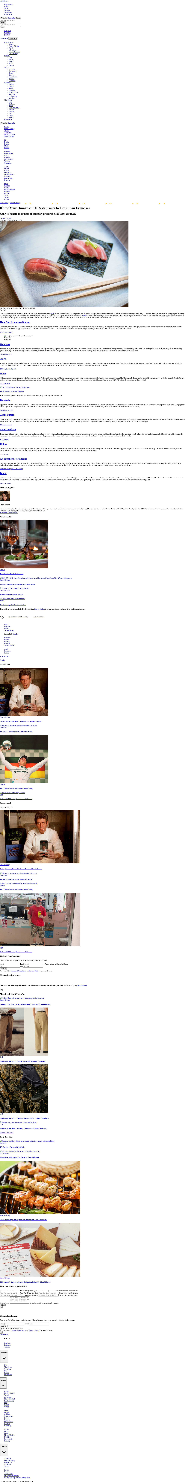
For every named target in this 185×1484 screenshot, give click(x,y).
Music (11, 63)
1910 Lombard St (6, 425)
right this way (82, 985)
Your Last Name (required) (29, 1295)
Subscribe (11, 18)
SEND (3, 1305)
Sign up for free (39, 609)
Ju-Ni (3, 358)
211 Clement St (5, 383)
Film (10, 58)
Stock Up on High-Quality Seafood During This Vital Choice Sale (23, 1220)
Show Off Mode (14, 52)
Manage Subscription (11, 1476)
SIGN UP (4, 1326)
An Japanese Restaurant (13, 458)
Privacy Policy (34, 971)
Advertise (7, 1464)
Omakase (5, 344)
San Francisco (5, 590)
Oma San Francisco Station (15, 322)
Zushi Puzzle (7, 414)
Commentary (13, 71)
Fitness (11, 86)
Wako (3, 373)
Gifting (11, 117)
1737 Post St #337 (6, 332)
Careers (6, 1472)
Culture (6, 6)
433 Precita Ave (5, 483)
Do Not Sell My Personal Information (17, 1478)
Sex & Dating (13, 54)
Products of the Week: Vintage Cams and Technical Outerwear (23, 1061)
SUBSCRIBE (9, 630)
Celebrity (12, 69)
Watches (11, 79)
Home (11, 106)
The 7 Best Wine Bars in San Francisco (11, 574)
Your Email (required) (27, 1291)
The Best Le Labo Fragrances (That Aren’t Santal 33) (16, 731)
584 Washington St (6, 410)
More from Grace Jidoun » (9, 513)
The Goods (8, 12)
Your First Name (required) (29, 1293)
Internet (11, 65)
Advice (11, 84)
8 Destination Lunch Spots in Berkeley (11, 594)
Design (11, 61)
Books (11, 59)
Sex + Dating (4, 1153)
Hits (5, 1365)
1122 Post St (4, 439)
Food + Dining (14, 46)
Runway (11, 75)
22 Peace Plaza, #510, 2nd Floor (11, 469)
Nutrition (12, 94)
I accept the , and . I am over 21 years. (28, 971)
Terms (6, 1466)
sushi (52, 314)
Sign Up (3, 968)
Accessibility (8, 1474)
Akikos (84, 316)
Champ (6, 1373)
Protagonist (8, 1375)
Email (22, 964)
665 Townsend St (6, 354)
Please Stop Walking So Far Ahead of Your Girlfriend (19, 1157)
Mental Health (13, 92)
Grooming (12, 81)
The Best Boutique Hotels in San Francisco (13, 605)
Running (11, 98)
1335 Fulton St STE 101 (8, 369)
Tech (10, 113)
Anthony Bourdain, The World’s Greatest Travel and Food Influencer (21, 721)
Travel (11, 48)
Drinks (11, 44)
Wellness (7, 10)
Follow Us (4, 18)
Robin (3, 444)
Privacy (6, 1470)
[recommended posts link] (22, 998)
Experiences (8, 4)
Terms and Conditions (18, 971)
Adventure (12, 50)
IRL (5, 1371)
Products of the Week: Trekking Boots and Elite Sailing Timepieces (24, 1118)
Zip (21, 966)
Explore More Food (6, 1133)
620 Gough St (4, 454)
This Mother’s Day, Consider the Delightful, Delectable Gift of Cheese (25, 1282)
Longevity (12, 90)
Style (6, 8)
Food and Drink (14, 108)
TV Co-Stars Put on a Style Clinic (12, 1147)
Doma (3, 473)
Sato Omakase (8, 429)
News (11, 73)
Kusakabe (5, 400)
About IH (7, 1459)
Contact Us (8, 1462)
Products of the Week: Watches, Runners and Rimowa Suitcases (23, 1128)
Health (11, 88)
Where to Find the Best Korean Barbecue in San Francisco (17, 584)
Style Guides (13, 77)
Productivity (13, 96)
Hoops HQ (8, 14)
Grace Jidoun (6, 218)
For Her (11, 111)
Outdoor (11, 110)
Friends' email (4, 1303)
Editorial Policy (9, 1460)
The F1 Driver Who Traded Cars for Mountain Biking (16, 788)
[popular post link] (24, 715)
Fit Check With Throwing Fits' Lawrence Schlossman (16, 799)
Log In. (15, 634)
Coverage (7, 1369)
